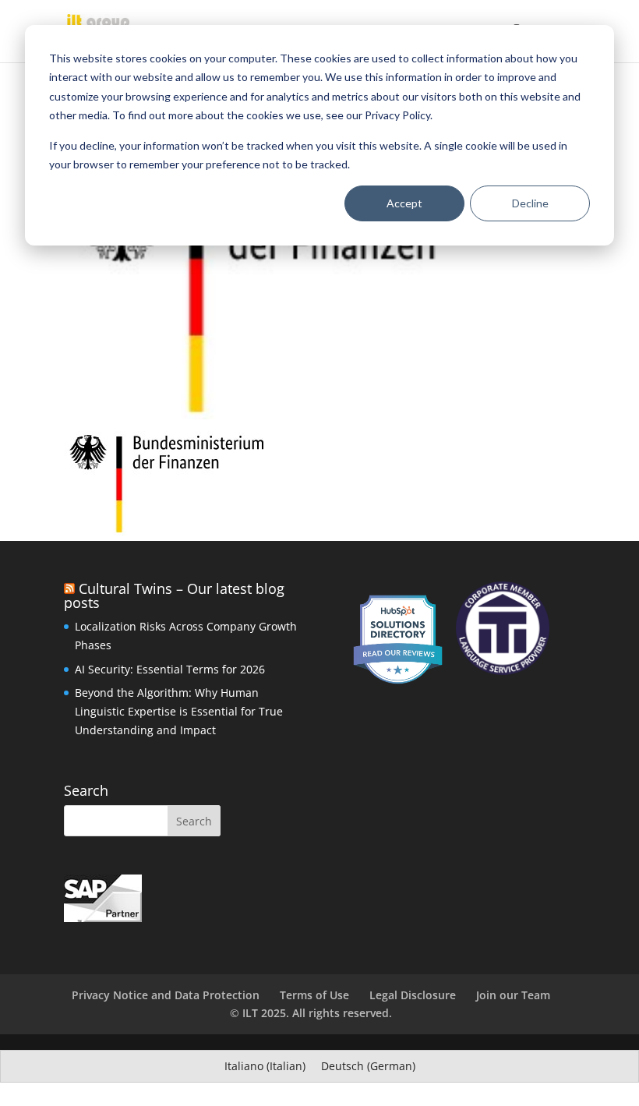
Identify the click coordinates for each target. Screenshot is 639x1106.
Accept (404, 203)
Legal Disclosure (412, 995)
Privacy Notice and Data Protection (165, 995)
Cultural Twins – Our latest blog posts (174, 595)
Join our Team (513, 995)
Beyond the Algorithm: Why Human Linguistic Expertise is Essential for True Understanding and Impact (179, 711)
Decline (530, 203)
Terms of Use (314, 995)
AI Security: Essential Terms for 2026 (170, 669)
